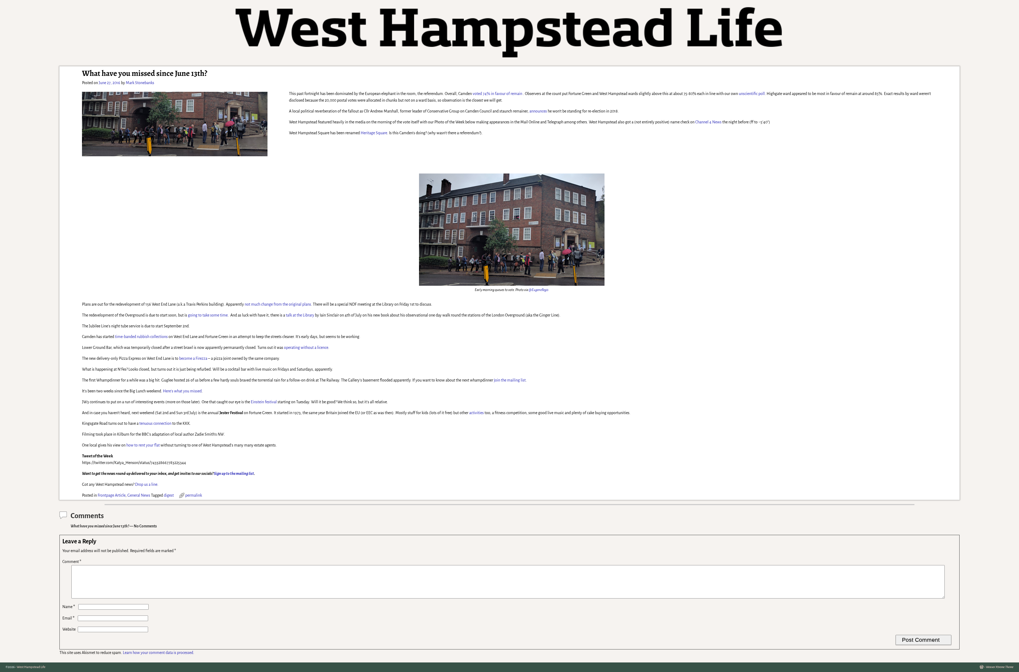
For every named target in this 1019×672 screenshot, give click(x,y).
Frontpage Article (112, 495)
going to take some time (208, 315)
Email (68, 618)
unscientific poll (752, 94)
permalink (193, 495)
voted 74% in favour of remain (497, 94)
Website (69, 629)
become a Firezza (193, 358)
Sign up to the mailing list (234, 473)
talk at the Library (300, 315)
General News (138, 495)
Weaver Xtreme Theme (999, 667)
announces (538, 111)
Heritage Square (374, 133)
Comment (71, 562)
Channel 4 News (708, 122)
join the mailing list (510, 380)
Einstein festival (264, 402)
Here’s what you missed (182, 391)
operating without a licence (306, 347)
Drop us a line (146, 484)
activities (477, 413)
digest (169, 495)
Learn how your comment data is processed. (158, 653)
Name (68, 607)
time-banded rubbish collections (141, 337)
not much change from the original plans (278, 304)
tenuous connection (155, 423)
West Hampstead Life (31, 667)
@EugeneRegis (539, 290)
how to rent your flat (143, 445)
